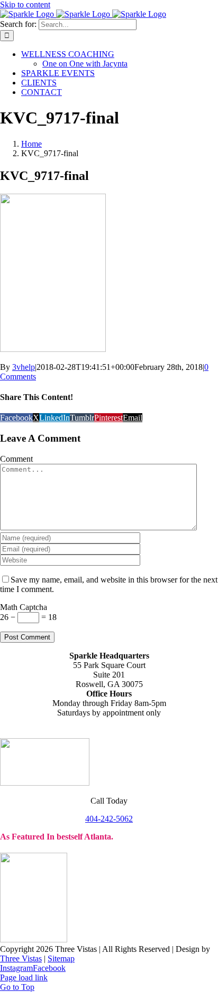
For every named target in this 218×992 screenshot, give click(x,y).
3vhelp (23, 367)
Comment (16, 458)
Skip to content (25, 4)
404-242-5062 (109, 818)
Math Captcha (23, 607)
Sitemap (61, 958)
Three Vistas (21, 958)
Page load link (24, 977)
